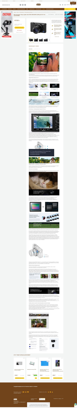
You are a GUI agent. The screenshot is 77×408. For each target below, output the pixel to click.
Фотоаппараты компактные (29, 12)
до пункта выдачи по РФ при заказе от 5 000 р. (58, 26)
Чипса (60, 398)
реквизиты (16, 403)
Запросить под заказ (19, 27)
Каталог (18, 12)
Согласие (44, 404)
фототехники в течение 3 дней (58, 29)
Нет (73, 3)
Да (72, 3)
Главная (15, 12)
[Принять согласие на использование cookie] (48, 403)
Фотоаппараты (21, 12)
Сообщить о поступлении (19, 32)
